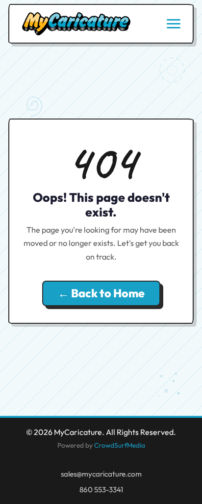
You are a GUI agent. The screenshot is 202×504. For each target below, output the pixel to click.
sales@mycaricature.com (101, 474)
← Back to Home (101, 293)
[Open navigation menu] (173, 23)
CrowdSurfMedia (119, 445)
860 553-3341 (101, 489)
